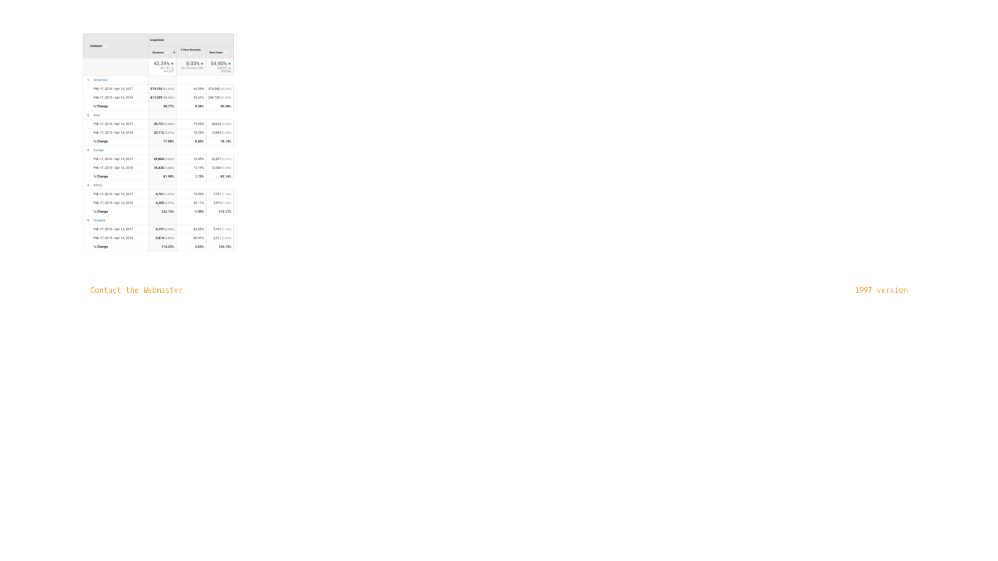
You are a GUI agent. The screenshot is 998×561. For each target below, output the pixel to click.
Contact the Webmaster (136, 290)
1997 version (881, 290)
